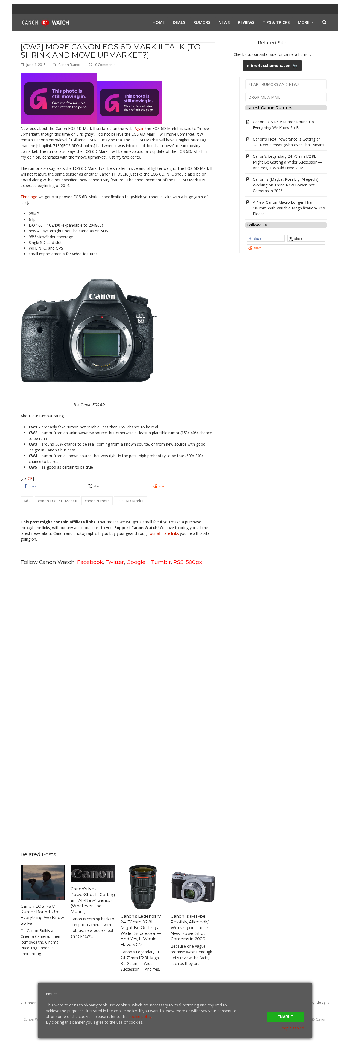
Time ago (29, 196)
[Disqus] (118, 639)
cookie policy (140, 1016)
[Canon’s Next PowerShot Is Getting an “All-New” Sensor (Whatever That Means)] (93, 873)
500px (194, 562)
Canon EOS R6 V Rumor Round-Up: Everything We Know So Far (42, 915)
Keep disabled (291, 1028)
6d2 (27, 500)
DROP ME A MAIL (264, 97)
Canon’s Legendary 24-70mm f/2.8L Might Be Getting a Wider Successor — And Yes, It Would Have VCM (141, 930)
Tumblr (161, 562)
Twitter (114, 562)
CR (30, 478)
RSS (178, 562)
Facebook (90, 562)
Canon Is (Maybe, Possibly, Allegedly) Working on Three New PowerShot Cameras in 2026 (190, 927)
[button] (324, 22)
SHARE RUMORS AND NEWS (274, 84)
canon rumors (97, 500)
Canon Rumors (70, 64)
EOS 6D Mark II (130, 500)
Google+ (137, 562)
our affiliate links (164, 533)
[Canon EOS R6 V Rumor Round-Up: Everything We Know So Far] (43, 881)
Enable (285, 1017)
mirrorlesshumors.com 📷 (272, 65)
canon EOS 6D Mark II (57, 500)
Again (139, 128)
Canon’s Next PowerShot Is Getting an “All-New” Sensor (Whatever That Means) (93, 900)
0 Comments (105, 64)
